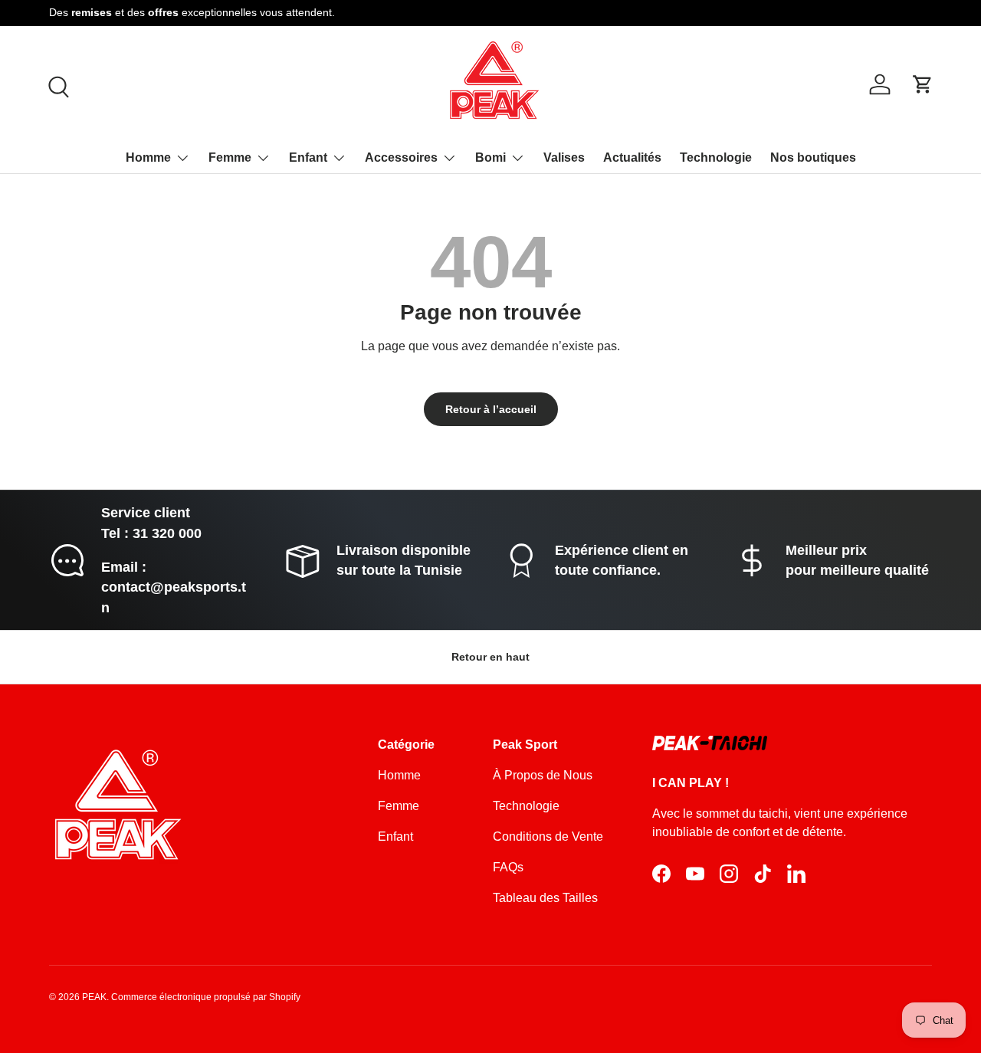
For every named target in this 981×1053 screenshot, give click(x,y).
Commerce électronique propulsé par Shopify (205, 997)
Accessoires (401, 157)
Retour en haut (490, 657)
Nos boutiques (813, 157)
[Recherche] (57, 85)
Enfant (308, 157)
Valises (564, 157)
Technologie (716, 157)
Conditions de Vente (548, 836)
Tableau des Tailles (545, 897)
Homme (148, 157)
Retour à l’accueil (490, 409)
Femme (229, 157)
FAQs (508, 867)
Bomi (490, 157)
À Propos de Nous (542, 775)
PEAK (94, 997)
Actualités (632, 157)
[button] (923, 84)
